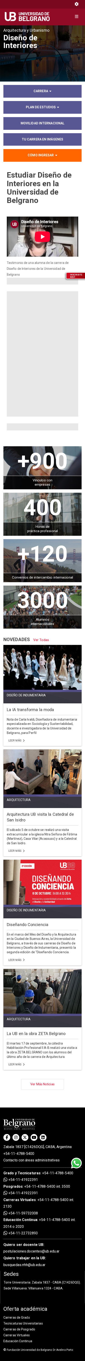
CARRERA (41, 91)
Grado (8, 1173)
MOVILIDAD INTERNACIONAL (42, 123)
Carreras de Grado (16, 1317)
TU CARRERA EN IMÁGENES (42, 139)
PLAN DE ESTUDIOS (41, 107)
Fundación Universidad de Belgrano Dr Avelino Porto (38, 1349)
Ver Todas (41, 640)
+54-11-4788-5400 (18, 1153)
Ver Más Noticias (42, 1084)
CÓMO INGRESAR (41, 155)
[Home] (28, 16)
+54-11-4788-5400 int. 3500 (47, 1186)
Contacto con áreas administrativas (31, 1160)
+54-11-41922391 (22, 1180)
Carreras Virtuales (19, 1200)
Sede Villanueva (15, 1288)
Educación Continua (17, 1341)
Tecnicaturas (29, 1173)
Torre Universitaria (17, 1282)
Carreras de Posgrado (19, 1329)
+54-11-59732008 (22, 1213)
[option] (42, 53)
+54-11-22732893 (22, 1233)
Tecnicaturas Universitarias (23, 1323)
